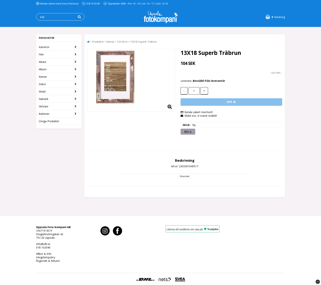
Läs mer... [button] (276, 72)
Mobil (42, 91)
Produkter (98, 41)
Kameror (44, 47)
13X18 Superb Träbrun (143, 41)
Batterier (44, 114)
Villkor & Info (43, 254)
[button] (275, 17)
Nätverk (43, 99)
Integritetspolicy (45, 257)
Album (42, 69)
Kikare (42, 62)
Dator (42, 84)
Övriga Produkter (49, 121)
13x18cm (122, 41)
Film (41, 54)
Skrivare (43, 106)
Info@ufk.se (43, 244)
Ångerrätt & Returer (48, 261)
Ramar (43, 76)
